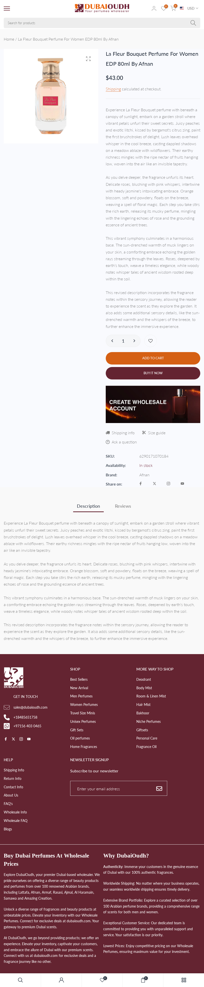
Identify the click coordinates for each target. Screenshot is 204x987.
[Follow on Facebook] (141, 484)
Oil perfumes (80, 738)
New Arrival (79, 688)
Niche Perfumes (148, 721)
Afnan (144, 474)
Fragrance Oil (146, 746)
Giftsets (142, 730)
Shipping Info (14, 770)
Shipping (113, 88)
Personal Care (146, 738)
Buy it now (153, 373)
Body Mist (144, 688)
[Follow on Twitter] (154, 484)
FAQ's (8, 804)
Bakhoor (142, 713)
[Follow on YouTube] (182, 484)
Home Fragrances (83, 746)
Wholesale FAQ (15, 820)
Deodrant (143, 679)
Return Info (12, 778)
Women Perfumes (84, 704)
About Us (11, 795)
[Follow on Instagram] (168, 484)
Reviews (123, 506)
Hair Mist (143, 704)
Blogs (8, 829)
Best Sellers (79, 679)
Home (9, 39)
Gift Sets (76, 730)
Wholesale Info (15, 812)
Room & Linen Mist (151, 696)
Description (88, 506)
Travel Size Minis (82, 713)
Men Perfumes (81, 696)
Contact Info (13, 787)
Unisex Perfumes (83, 721)
